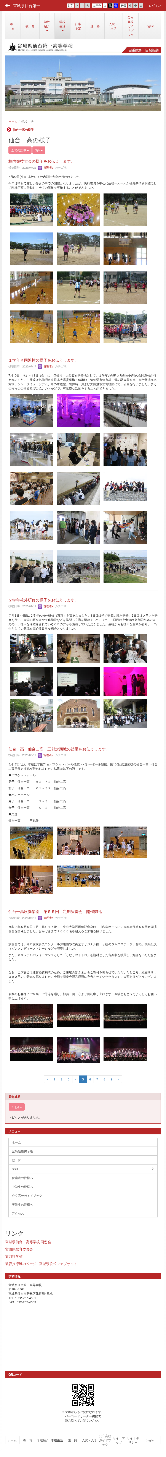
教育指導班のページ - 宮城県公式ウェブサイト (41, 1263)
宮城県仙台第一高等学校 (31, 5)
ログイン (155, 5)
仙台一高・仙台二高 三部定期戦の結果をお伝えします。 (59, 749)
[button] (62, 26)
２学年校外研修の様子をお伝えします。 (43, 600)
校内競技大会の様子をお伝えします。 (41, 161)
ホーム (13, 121)
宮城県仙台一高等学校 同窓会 (28, 1241)
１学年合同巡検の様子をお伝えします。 (43, 360)
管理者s (48, 167)
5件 (38, 150)
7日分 (15, 1107)
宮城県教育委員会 (19, 1249)
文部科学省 (13, 1256)
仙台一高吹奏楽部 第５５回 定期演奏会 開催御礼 (55, 911)
